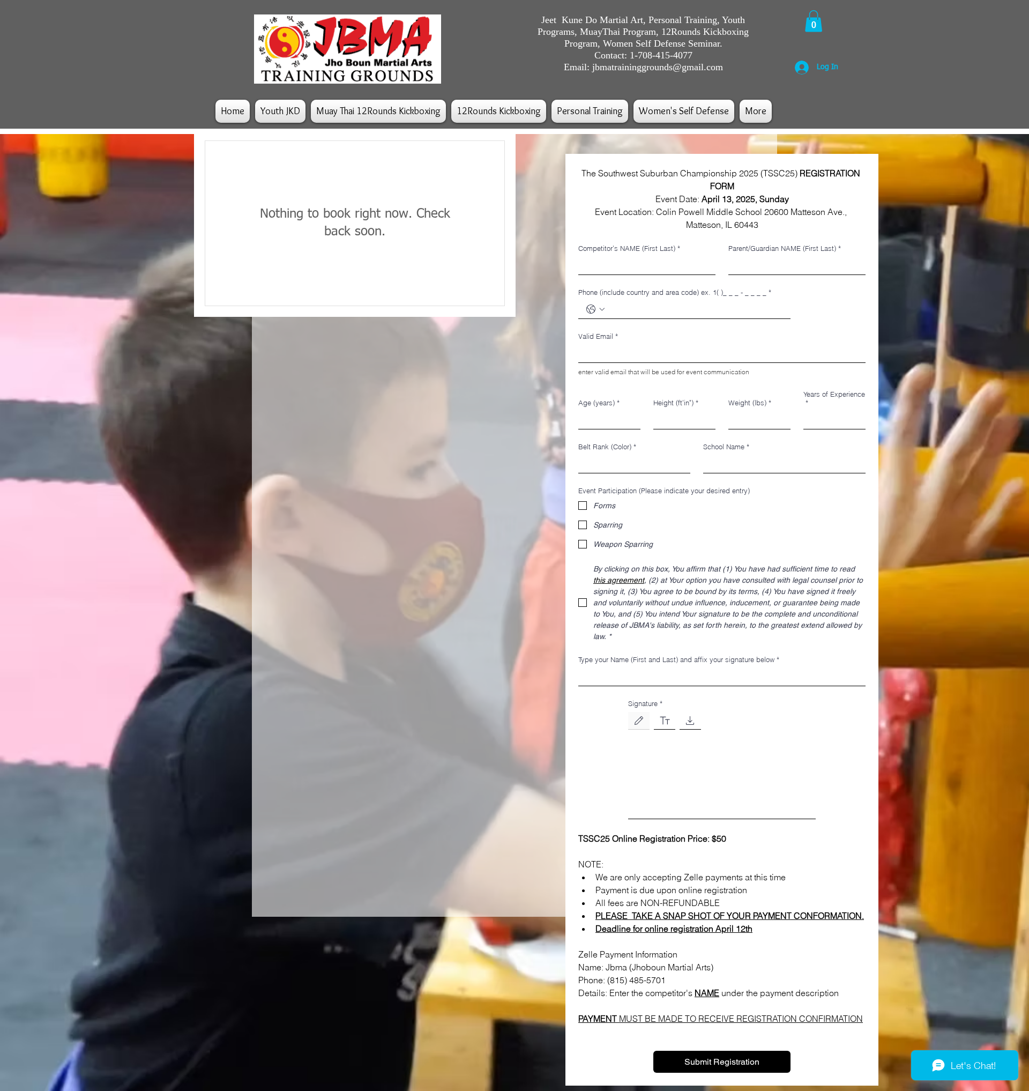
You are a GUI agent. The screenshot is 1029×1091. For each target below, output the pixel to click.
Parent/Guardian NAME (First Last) (784, 248)
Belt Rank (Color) (607, 446)
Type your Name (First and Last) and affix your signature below (678, 659)
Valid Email (598, 336)
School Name (726, 446)
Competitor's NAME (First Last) (629, 248)
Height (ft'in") (675, 402)
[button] (813, 21)
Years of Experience (834, 398)
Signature (645, 703)
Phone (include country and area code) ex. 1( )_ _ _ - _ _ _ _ (674, 292)
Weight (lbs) (749, 402)
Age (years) (599, 402)
